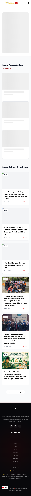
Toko (15, 449)
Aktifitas (15, 461)
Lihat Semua (6, 68)
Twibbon (15, 455)
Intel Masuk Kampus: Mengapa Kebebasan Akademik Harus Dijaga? (14, 265)
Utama (15, 443)
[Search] (25, 3)
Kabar (15, 446)
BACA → (24, 202)
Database (15, 452)
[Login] (28, 3)
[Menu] (2, 3)
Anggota (15, 458)
